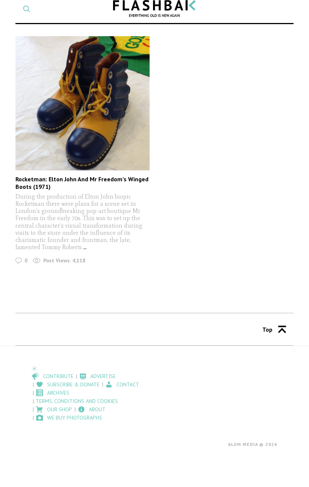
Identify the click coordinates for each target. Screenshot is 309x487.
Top (267, 329)
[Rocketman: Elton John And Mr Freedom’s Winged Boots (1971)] (82, 103)
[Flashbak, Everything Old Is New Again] (154, 8)
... (85, 247)
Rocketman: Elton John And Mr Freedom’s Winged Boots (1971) (81, 182)
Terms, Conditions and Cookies (77, 401)
